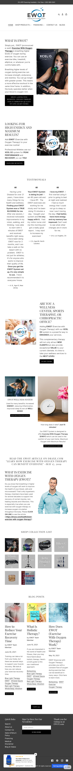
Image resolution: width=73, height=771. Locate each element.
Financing (9, 738)
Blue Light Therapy (12, 678)
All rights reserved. (45, 766)
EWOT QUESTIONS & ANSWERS (53, 446)
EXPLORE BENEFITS (15, 163)
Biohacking (31, 671)
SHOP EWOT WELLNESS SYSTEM (20, 415)
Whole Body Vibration (13, 689)
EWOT (7, 681)
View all (36, 707)
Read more (9, 693)
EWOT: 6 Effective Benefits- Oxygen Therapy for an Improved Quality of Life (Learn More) (19, 100)
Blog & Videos (10, 747)
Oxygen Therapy (11, 683)
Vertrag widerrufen (60, 766)
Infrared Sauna (17, 681)
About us (8, 727)
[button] (35, 754)
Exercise (52, 684)
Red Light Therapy (12, 686)
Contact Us (9, 730)
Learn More (46, 361)
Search (8, 724)
